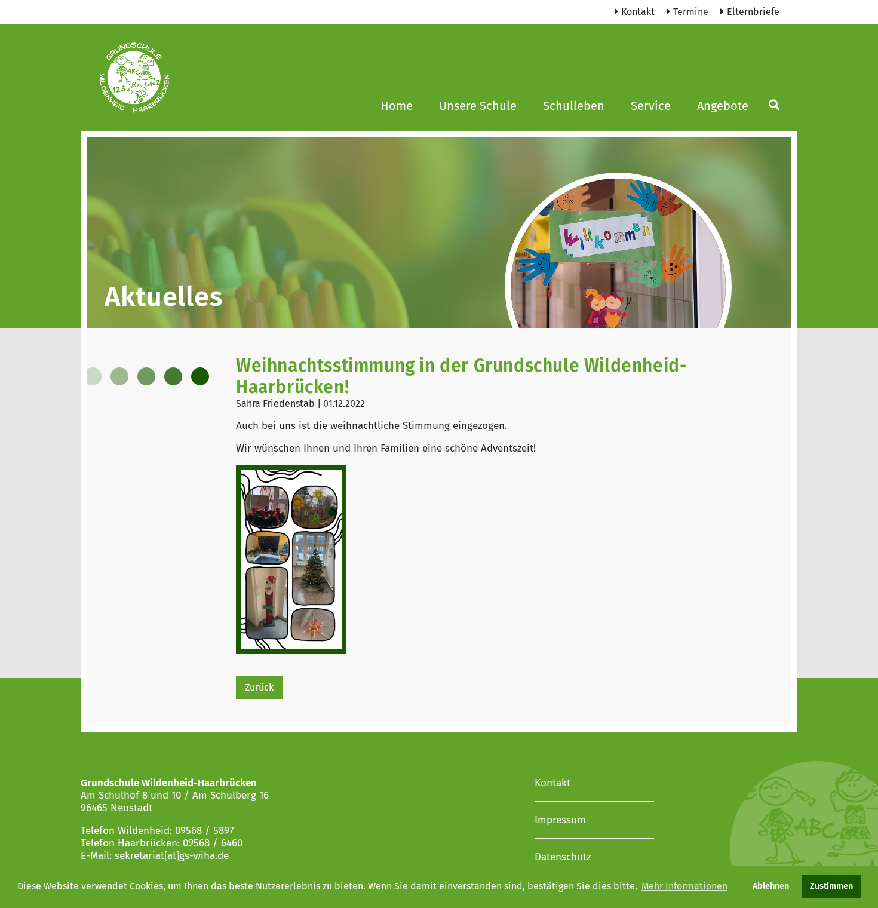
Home (396, 106)
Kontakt (638, 11)
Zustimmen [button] (831, 886)
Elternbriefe (753, 11)
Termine (690, 11)
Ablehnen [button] (771, 886)
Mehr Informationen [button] (684, 886)
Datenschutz (563, 857)
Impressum (560, 820)
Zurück (259, 687)
